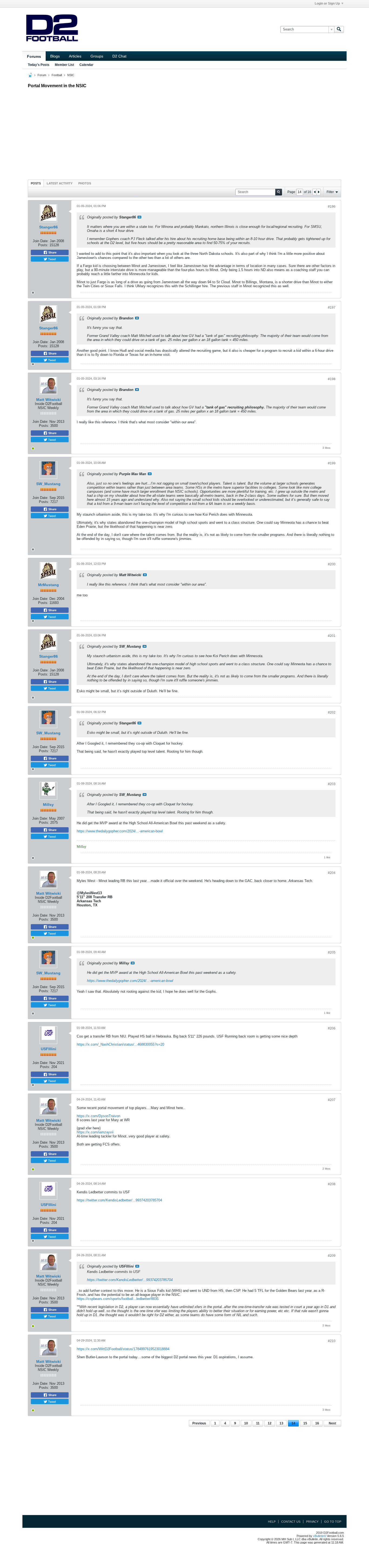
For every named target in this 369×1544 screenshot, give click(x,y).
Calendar (86, 65)
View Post (139, 217)
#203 (332, 784)
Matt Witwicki (48, 399)
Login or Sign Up (327, 3)
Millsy (48, 804)
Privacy (312, 1521)
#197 (332, 307)
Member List (64, 65)
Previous (199, 1423)
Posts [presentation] (36, 183)
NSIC (70, 75)
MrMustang (48, 585)
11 (258, 1423)
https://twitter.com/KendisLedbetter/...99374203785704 (119, 1200)
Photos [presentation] (84, 183)
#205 (332, 952)
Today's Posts (38, 65)
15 (305, 1423)
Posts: (43, 245)
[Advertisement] (184, 132)
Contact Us (290, 1521)
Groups (96, 56)
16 (317, 1423)
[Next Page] (318, 192)
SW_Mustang (48, 484)
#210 (332, 1341)
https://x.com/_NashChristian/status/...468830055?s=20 (120, 1044)
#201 (332, 636)
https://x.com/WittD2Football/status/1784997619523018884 (123, 1349)
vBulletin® (319, 1536)
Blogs (55, 56)
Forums (34, 56)
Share (52, 252)
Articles (75, 56)
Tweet (51, 259)
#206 (332, 1028)
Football (57, 75)
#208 (332, 1184)
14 (293, 1423)
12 (269, 1423)
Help (272, 1521)
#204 (332, 873)
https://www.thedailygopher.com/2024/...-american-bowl (120, 831)
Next (332, 1423)
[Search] (339, 29)
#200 (332, 564)
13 (281, 1423)
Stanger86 (48, 227)
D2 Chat (119, 56)
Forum (42, 75)
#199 (332, 463)
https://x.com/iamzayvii (95, 1132)
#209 (332, 1256)
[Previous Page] (315, 192)
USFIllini (48, 1049)
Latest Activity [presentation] (59, 183)
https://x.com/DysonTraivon (98, 1116)
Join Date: (41, 241)
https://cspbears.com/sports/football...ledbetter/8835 (118, 1299)
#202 (332, 712)
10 (246, 1423)
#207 (332, 1100)
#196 (332, 206)
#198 (332, 379)
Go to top (332, 1521)
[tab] (36, 183)
